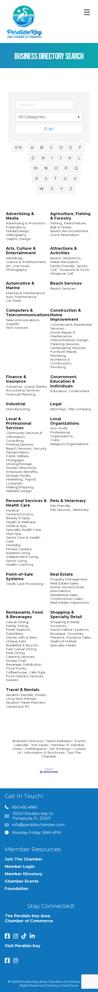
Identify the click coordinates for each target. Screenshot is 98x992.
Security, (40, 448)
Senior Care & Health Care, (23, 539)
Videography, (16, 235)
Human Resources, (21, 468)
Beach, (56, 258)
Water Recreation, (64, 262)
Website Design (19, 491)
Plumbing (58, 367)
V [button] (75, 178)
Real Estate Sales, (64, 583)
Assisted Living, (18, 553)
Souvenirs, (58, 626)
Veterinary (81, 510)
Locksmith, (14, 483)
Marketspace (35, 749)
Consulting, (15, 440)
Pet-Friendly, (60, 506)
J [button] (61, 158)
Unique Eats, (16, 641)
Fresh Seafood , (18, 629)
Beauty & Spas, (18, 518)
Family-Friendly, (62, 266)
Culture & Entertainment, (26, 262)
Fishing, (56, 223)
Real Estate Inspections (69, 602)
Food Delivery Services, (25, 676)
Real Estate (61, 574)
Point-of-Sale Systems (19, 576)
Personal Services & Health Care (26, 503)
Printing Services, (20, 444)
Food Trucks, (16, 668)
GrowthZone (68, 985)
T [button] (55, 178)
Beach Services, (19, 448)
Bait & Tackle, (61, 227)
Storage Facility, (18, 475)
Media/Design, (18, 231)
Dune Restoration (64, 235)
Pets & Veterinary (68, 500)
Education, (59, 391)
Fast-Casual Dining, (21, 649)
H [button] (43, 158)
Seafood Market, (63, 641)
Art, (8, 266)
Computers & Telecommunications (27, 312)
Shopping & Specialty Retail (66, 614)
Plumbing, (58, 355)
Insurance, (14, 386)
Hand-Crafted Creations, (69, 629)
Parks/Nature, (75, 223)
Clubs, (55, 440)
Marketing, (14, 479)
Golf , (54, 270)
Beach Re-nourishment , (70, 231)
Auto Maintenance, (21, 297)
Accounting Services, (23, 390)
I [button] (52, 158)
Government (79, 391)
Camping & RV (17, 706)
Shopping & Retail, (65, 622)
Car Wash (13, 300)
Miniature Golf (61, 273)
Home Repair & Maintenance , (62, 334)
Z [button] (70, 189)
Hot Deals (39, 745)
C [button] (51, 147)
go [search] (51, 128)
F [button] (80, 147)
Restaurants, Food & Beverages (24, 614)
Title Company (79, 409)
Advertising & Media (20, 216)
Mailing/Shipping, (20, 487)
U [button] (65, 178)
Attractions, (72, 258)
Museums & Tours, (74, 270)
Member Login (20, 866)
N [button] (46, 168)
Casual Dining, (17, 622)
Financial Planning (20, 394)
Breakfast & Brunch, (22, 645)
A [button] (32, 147)
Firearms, (57, 637)
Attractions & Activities (63, 250)
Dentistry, (13, 545)
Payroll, (30, 479)
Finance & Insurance (16, 379)
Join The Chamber (24, 859)
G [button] (33, 158)
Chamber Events (22, 881)
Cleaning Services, (65, 344)
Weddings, (14, 258)
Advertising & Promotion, (26, 223)
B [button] (41, 147)
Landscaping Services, (68, 348)
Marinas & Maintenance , (26, 293)
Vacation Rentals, (20, 695)
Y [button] (61, 189)
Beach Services (66, 283)
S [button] (46, 178)
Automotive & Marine (20, 285)
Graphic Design (18, 239)
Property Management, (69, 579)
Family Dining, (17, 626)
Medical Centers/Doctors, (20, 512)
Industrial (15, 404)
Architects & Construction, (61, 361)
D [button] (61, 147)
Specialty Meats (63, 645)
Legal (56, 404)
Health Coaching (19, 564)
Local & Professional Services (18, 423)
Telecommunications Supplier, (22, 322)
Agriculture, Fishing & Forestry (70, 216)
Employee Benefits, (22, 472)
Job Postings (59, 749)
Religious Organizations (69, 444)
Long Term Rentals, (21, 699)
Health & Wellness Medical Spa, (21, 524)
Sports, (82, 266)
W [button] (41, 189)
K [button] (70, 158)
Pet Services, (60, 510)
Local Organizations (64, 421)
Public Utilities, (17, 456)
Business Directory (27, 741)
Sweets (12, 680)
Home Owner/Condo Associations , (67, 589)
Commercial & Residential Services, (71, 326)
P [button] (66, 168)
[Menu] (87, 12)
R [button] (36, 178)
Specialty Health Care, (24, 529)
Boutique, (58, 633)
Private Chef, (16, 661)
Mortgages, (15, 460)
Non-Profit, (59, 428)
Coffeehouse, (17, 672)
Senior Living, (16, 561)
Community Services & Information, (24, 434)
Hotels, (40, 695)
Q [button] (76, 168)
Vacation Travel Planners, (26, 702)
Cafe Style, (37, 672)
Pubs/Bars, (15, 633)
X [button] (52, 189)
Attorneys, (58, 409)
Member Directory (23, 874)
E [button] (70, 147)
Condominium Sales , (67, 599)
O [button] (56, 168)
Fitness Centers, (19, 549)
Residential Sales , (64, 595)
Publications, (16, 227)
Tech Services (17, 327)
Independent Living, (22, 557)
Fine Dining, (15, 653)
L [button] (79, 158)
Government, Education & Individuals (63, 381)
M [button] (36, 168)
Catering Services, (20, 656)
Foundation (16, 888)
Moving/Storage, (19, 464)
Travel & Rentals (22, 689)
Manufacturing (18, 409)
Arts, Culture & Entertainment (21, 250)
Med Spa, (13, 534)
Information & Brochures (44, 752)
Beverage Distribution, (24, 664)
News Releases (58, 741)
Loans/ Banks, (35, 386)
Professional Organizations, (61, 434)
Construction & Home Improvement (65, 315)
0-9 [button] (18, 147)
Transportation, (18, 452)
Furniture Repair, (63, 351)
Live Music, (22, 266)
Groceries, (76, 633)
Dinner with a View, (21, 637)
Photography (16, 270)
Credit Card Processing (24, 584)
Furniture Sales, (79, 637)
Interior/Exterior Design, (69, 340)
